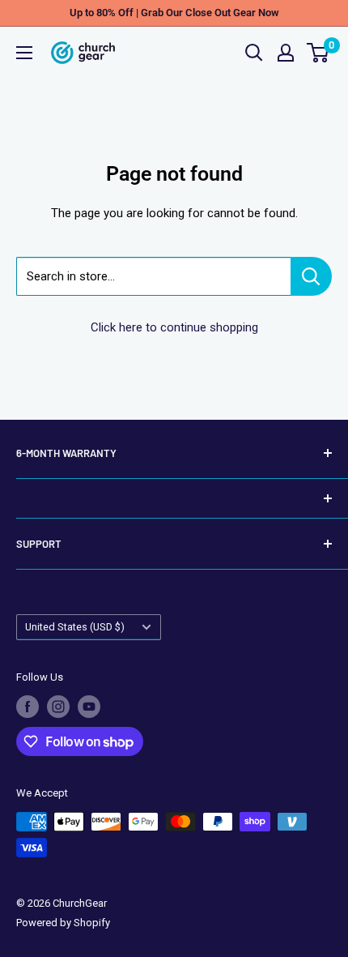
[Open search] (254, 53)
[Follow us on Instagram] (58, 706)
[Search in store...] (311, 276)
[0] (318, 52)
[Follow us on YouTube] (89, 706)
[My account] (286, 53)
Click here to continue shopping (174, 327)
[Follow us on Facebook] (27, 706)
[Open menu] (24, 52)
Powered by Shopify (63, 922)
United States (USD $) (75, 627)
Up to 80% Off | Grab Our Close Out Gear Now (174, 12)
